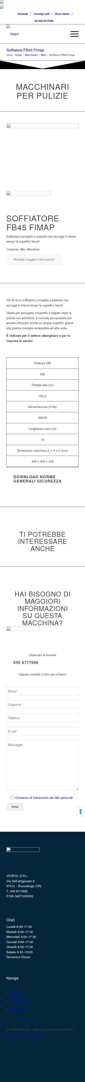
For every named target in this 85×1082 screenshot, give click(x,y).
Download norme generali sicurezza (37, 479)
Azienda (23, 14)
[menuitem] (22, 13)
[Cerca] (61, 33)
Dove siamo (62, 14)
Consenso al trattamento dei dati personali (44, 797)
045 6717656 (25, 662)
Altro (23, 249)
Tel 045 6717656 (43, 21)
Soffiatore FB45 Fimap (25, 50)
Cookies (33, 1034)
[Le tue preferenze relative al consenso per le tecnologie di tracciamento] (80, 811)
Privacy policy (16, 1034)
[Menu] (72, 33)
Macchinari (33, 249)
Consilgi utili (41, 14)
